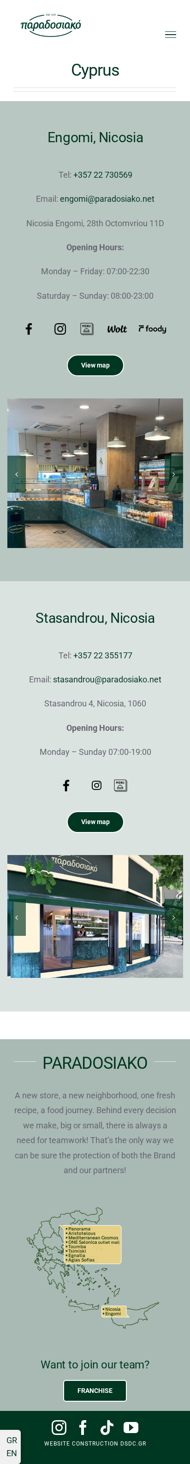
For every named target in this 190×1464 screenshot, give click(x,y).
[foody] (152, 328)
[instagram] (59, 1427)
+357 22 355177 (102, 655)
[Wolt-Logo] (117, 327)
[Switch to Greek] (10, 1440)
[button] (16, 474)
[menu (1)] (87, 326)
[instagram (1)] (60, 327)
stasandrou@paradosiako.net (107, 679)
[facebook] (83, 1427)
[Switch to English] (10, 1453)
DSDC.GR (133, 1443)
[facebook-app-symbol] (66, 784)
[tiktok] (107, 1427)
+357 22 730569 (102, 175)
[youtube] (131, 1427)
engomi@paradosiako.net (107, 199)
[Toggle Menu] (171, 34)
